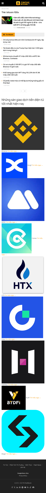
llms (27, 473)
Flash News (37, 465)
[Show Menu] (3, 3)
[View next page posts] (25, 90)
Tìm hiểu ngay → (13, 151)
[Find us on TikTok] (30, 487)
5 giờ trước (6, 77)
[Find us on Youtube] (25, 487)
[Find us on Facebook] (12, 487)
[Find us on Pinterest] (20, 487)
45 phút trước (7, 44)
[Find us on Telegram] (22, 487)
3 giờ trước (6, 61)
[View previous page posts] (21, 90)
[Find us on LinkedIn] (17, 487)
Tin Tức (5, 465)
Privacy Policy (23, 476)
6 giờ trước (7, 85)
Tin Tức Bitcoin (21, 27)
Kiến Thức (28, 465)
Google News (21, 473)
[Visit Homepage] (23, 3)
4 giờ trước (6, 69)
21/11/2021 (28, 27)
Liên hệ (22, 467)
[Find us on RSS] (28, 487)
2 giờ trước (6, 52)
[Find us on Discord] (33, 487)
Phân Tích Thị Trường (17, 465)
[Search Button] (43, 3)
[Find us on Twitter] (14, 487)
